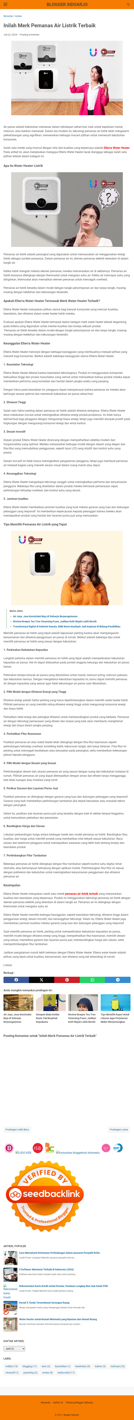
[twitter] (41, 980)
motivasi (117, 1366)
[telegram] (118, 980)
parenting (30, 1372)
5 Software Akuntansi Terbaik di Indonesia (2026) (46, 1269)
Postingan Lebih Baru (17, 1129)
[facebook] (16, 980)
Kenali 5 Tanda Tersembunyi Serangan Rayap (44, 1302)
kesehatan (82, 1366)
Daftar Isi (58, 1402)
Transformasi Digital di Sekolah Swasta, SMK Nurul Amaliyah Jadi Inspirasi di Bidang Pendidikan (66, 626)
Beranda (45, 1402)
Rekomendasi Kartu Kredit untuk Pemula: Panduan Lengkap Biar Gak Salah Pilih (63, 1286)
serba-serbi (66, 1372)
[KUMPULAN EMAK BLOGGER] (23, 1152)
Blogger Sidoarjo (67, 4)
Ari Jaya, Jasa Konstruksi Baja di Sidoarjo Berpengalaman (45, 616)
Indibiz (12, 1366)
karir (46, 1366)
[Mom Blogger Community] (106, 1152)
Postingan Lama (119, 1129)
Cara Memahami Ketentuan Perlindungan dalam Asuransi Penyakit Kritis (59, 1252)
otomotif (12, 1372)
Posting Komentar (29, 34)
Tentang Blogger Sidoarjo (79, 1402)
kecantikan (62, 1366)
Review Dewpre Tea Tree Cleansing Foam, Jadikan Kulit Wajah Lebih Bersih (55, 621)
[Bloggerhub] (78, 1152)
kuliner (100, 1366)
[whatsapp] (92, 980)
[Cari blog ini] (128, 4)
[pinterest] (67, 980)
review (47, 1372)
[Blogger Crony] (49, 1152)
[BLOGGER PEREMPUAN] (9, 1152)
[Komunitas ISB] (37, 1152)
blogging (30, 1366)
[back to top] (127, 1412)
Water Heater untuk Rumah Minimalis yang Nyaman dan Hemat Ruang (58, 1319)
